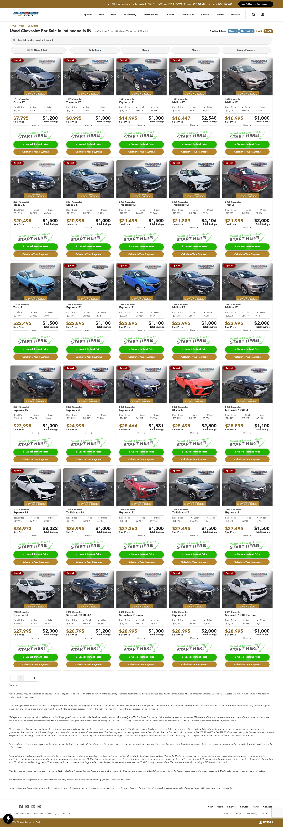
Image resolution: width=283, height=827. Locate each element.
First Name (108, 409)
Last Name (108, 419)
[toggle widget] (8, 819)
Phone (106, 439)
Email (105, 429)
